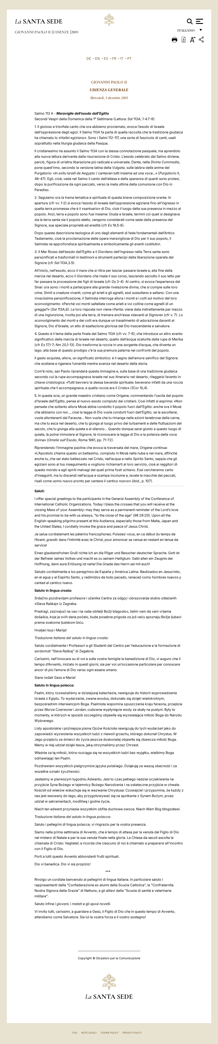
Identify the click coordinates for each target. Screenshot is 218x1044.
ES (106, 58)
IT (121, 58)
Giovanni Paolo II (33, 32)
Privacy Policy (132, 1032)
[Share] (202, 40)
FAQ (74, 1032)
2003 (74, 32)
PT (129, 58)
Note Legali (88, 1032)
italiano (187, 31)
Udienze (61, 32)
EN (97, 58)
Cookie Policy (109, 1032)
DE (88, 58)
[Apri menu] (199, 21)
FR (114, 58)
